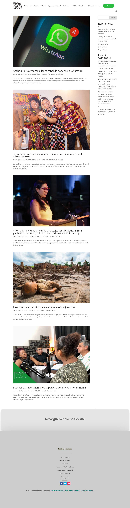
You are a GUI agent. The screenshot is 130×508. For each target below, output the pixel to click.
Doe (108, 6)
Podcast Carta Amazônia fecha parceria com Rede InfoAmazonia (49, 387)
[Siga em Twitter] (65, 483)
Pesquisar (113, 18)
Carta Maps (66, 6)
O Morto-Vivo (102, 47)
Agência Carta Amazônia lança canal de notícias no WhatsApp (48, 71)
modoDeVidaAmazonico (49, 74)
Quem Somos (34, 6)
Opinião (81, 6)
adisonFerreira (45, 310)
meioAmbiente (46, 391)
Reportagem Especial (54, 6)
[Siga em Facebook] (61, 483)
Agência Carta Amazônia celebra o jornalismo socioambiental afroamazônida (47, 155)
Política (43, 6)
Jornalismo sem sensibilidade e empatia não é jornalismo (45, 307)
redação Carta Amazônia (23, 74)
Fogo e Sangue (102, 50)
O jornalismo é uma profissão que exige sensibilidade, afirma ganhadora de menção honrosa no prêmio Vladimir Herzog (47, 232)
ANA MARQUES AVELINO (106, 61)
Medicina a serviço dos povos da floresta (107, 73)
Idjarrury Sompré (103, 71)
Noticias (60, 74)
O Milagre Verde (103, 44)
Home (26, 6)
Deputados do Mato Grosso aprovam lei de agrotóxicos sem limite (107, 111)
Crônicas (90, 6)
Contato (98, 6)
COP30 (74, 6)
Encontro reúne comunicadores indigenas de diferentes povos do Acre (107, 66)
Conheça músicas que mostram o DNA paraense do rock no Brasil (107, 39)
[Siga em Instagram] (68, 483)
